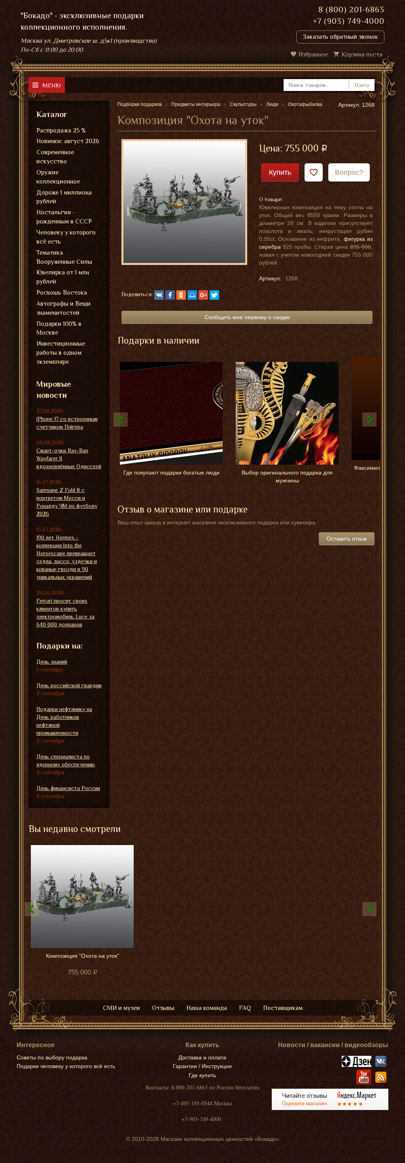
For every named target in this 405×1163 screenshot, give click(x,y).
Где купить (202, 1075)
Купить (280, 172)
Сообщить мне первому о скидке (247, 317)
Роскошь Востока (61, 292)
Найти (361, 85)
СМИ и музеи (121, 1008)
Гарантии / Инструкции (202, 1066)
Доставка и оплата (202, 1057)
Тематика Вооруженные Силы (64, 257)
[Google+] (203, 295)
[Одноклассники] (181, 295)
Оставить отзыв (347, 538)
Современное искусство (55, 157)
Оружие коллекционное (58, 177)
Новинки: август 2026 (67, 141)
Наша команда (206, 1008)
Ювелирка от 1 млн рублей (62, 277)
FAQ (245, 1008)
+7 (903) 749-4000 (348, 21)
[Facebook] (170, 295)
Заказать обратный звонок (340, 36)
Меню (51, 85)
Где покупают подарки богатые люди (171, 472)
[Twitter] (214, 295)
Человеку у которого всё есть (66, 237)
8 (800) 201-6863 (351, 9)
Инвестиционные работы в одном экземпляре (60, 352)
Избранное (313, 54)
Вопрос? (349, 172)
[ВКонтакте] (159, 295)
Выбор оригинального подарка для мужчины (287, 476)
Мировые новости (53, 390)
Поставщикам (283, 1008)
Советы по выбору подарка (52, 1057)
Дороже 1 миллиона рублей (64, 197)
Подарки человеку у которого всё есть (66, 1066)
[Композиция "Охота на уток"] (184, 201)
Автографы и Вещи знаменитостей (63, 308)
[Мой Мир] (192, 295)
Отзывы (163, 1008)
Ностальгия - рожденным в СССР (64, 217)
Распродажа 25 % (61, 130)
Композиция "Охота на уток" (82, 956)
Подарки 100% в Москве (58, 328)
